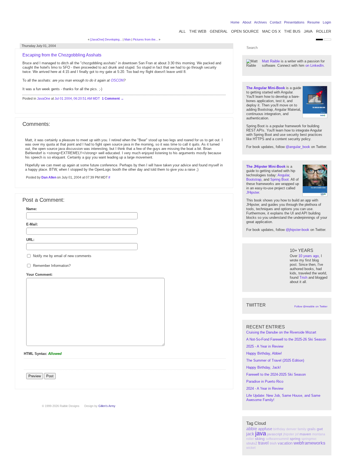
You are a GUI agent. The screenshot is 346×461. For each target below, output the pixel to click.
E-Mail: (32, 224)
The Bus (292, 31)
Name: (31, 209)
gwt (320, 429)
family (302, 429)
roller (250, 439)
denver (291, 429)
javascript (274, 434)
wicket (250, 448)
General (219, 31)
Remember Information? (52, 266)
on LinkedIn (314, 65)
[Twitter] (303, 11)
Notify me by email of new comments (62, 256)
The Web (197, 31)
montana (318, 434)
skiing (260, 438)
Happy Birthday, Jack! (263, 367)
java (260, 433)
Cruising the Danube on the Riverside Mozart (281, 332)
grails (311, 429)
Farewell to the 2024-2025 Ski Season (276, 374)
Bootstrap (253, 179)
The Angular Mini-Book (265, 88)
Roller (323, 31)
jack (250, 434)
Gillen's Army (106, 406)
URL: (30, 240)
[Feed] (328, 11)
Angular (283, 175)
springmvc (309, 439)
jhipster (288, 434)
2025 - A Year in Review (264, 346)
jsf (296, 434)
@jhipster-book (297, 230)
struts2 (251, 443)
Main (127, 39)
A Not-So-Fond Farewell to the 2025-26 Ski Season (286, 339)
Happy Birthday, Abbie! (264, 353)
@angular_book (298, 147)
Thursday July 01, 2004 (39, 46)
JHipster (252, 192)
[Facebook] (294, 11)
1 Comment (111, 98)
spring (295, 438)
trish (273, 443)
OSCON (117, 80)
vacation (285, 443)
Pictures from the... (145, 39)
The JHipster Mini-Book (265, 166)
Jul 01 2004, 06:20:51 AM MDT (77, 98)
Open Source (245, 31)
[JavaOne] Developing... (106, 39)
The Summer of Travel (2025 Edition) (275, 360)
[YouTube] (319, 11)
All (182, 31)
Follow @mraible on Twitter (310, 306)
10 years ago (308, 256)
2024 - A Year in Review (264, 388)
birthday (279, 429)
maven (305, 434)
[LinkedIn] (311, 11)
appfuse (265, 428)
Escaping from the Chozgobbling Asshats (61, 55)
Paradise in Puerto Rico (264, 381)
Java (308, 31)
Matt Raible (271, 61)
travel (263, 443)
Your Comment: (39, 274)
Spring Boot (279, 179)
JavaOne (43, 98)
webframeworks (309, 443)
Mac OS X (271, 31)
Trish (303, 277)
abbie (251, 428)
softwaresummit (277, 439)
